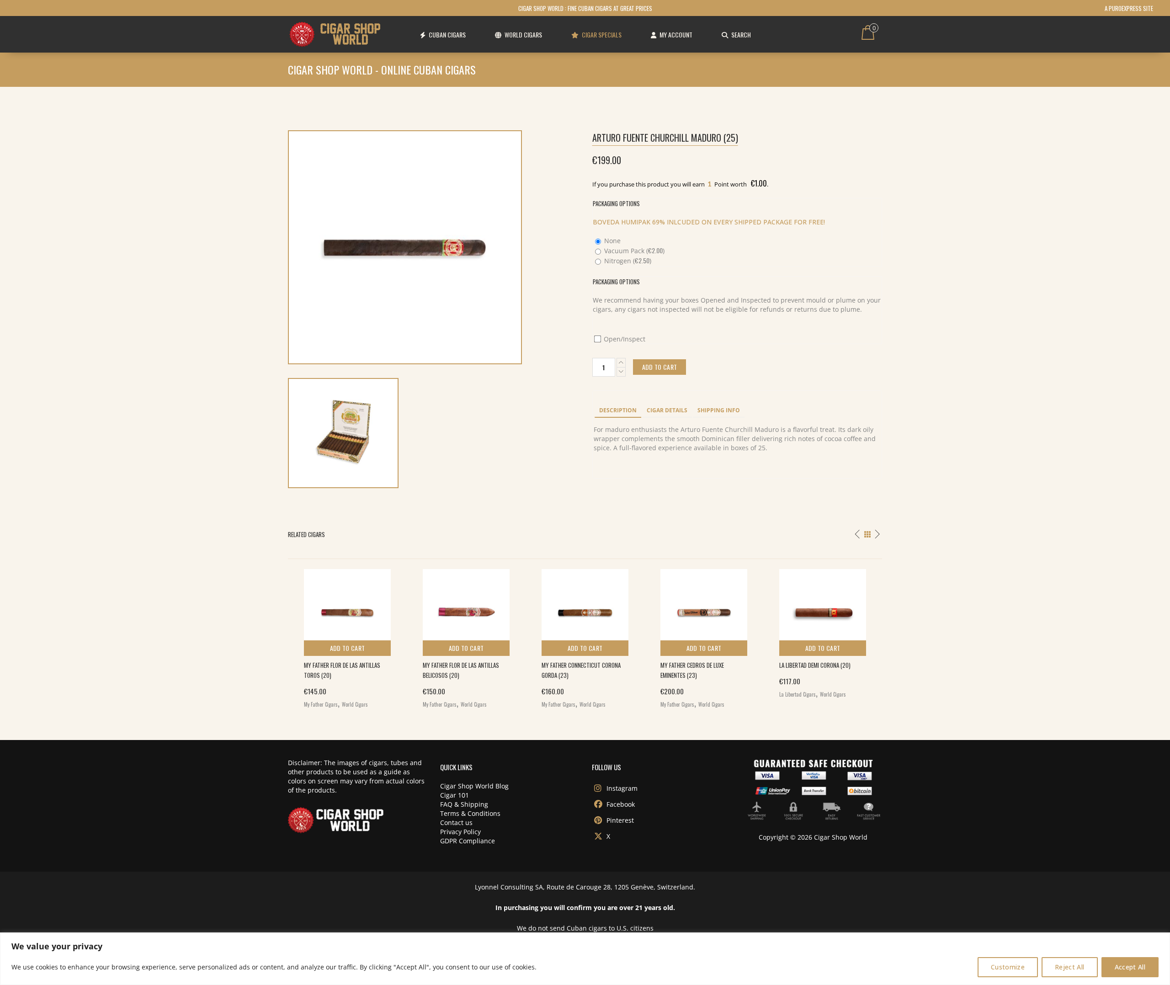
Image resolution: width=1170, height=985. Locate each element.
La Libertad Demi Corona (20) (815, 665)
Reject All (1070, 967)
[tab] (618, 411)
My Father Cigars (321, 704)
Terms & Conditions (470, 813)
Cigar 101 (454, 795)
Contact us (456, 822)
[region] (585, 958)
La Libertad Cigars (797, 694)
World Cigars (355, 704)
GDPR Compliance (467, 840)
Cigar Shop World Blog (474, 786)
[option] (347, 636)
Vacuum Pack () (633, 250)
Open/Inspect (623, 339)
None (611, 240)
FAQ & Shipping (464, 804)
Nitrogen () (626, 260)
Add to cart (347, 648)
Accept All (1130, 967)
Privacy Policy (460, 831)
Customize (1008, 967)
